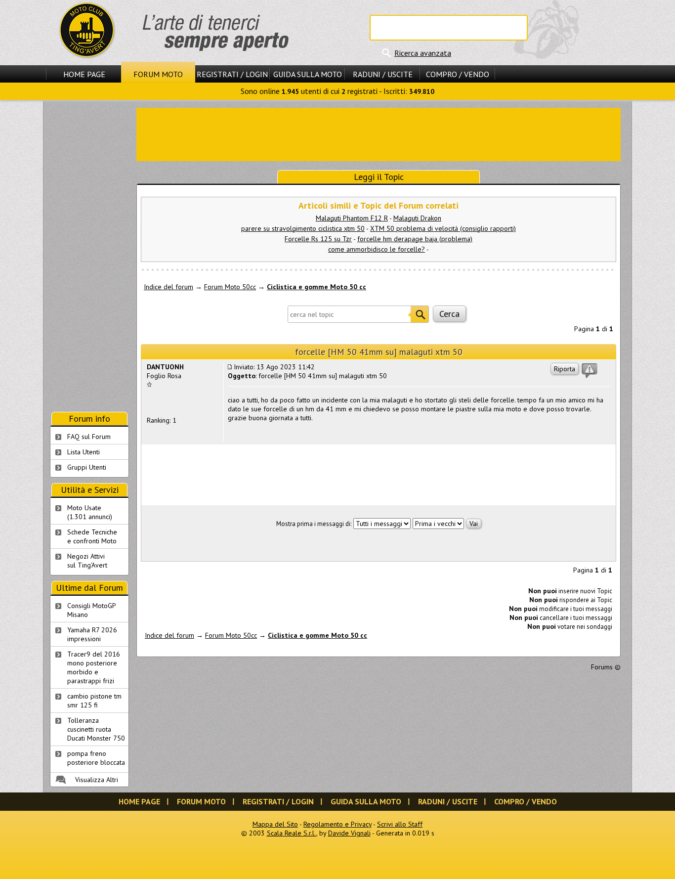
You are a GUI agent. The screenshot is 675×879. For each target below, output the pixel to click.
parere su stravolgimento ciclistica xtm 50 (303, 228)
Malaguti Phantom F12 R (352, 218)
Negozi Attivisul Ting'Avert (87, 561)
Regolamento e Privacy (337, 824)
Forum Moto (158, 74)
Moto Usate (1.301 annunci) (89, 512)
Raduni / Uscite (383, 74)
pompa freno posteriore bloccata (96, 758)
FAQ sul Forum (89, 436)
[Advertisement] (378, 133)
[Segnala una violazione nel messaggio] (589, 370)
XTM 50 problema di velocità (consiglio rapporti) (443, 228)
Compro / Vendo (457, 74)
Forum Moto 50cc (230, 286)
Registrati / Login (232, 74)
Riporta (564, 368)
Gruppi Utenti (86, 467)
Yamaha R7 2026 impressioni (92, 634)
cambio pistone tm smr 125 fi (94, 700)
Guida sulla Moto (307, 74)
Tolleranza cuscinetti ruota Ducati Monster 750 (96, 729)
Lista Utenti (83, 451)
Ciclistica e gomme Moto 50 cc (316, 286)
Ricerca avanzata (422, 53)
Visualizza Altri (96, 779)
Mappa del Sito (275, 824)
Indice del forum (168, 286)
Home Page (84, 74)
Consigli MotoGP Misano (91, 610)
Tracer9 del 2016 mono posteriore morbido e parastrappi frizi (93, 667)
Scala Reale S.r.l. (291, 833)
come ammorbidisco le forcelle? (376, 249)
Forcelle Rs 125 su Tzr (318, 238)
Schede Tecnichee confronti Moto (92, 536)
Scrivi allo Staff (399, 824)
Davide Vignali (349, 833)
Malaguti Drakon (417, 218)
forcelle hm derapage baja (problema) (414, 238)
